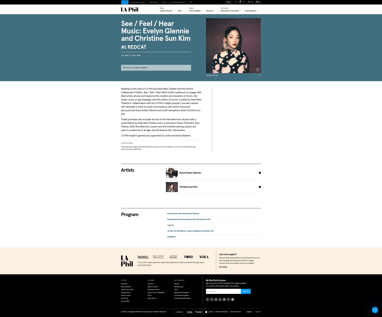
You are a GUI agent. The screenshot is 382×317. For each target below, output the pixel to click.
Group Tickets (126, 295)
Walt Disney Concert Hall (138, 2)
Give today (223, 267)
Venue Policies (126, 287)
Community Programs (181, 295)
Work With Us (152, 298)
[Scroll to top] (206, 312)
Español (258, 312)
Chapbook (171, 237)
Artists (189, 312)
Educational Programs (181, 292)
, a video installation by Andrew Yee (190, 231)
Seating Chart (125, 292)
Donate (228, 2)
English (249, 312)
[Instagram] (216, 299)
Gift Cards (124, 298)
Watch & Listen (153, 287)
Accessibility (125, 301)
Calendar (124, 284)
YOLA (190, 2)
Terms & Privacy (235, 312)
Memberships (178, 287)
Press (149, 295)
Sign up (246, 291)
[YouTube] (224, 299)
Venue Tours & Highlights (156, 292)
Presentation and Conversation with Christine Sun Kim (189, 219)
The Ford (164, 2)
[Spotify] (228, 299)
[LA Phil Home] (129, 9)
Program (198, 312)
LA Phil (125, 2)
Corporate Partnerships (182, 298)
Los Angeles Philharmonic (177, 2)
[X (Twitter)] (211, 299)
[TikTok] (220, 299)
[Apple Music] (232, 299)
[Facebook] (207, 299)
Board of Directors (221, 312)
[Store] (244, 2)
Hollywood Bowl (153, 2)
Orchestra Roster (153, 290)
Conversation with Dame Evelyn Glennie (183, 214)
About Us (151, 284)
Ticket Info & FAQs (127, 290)
